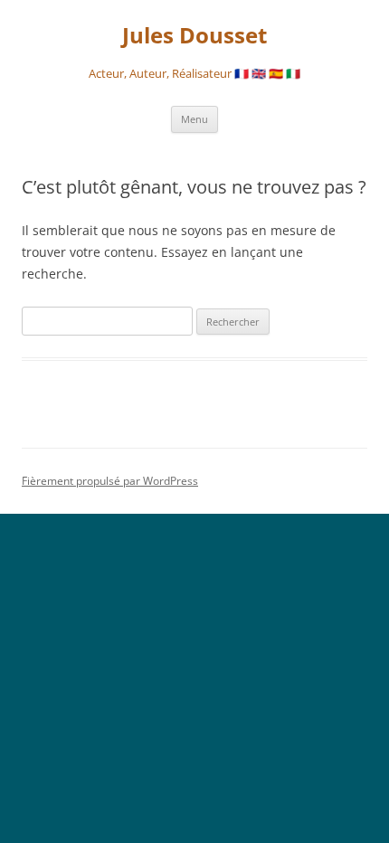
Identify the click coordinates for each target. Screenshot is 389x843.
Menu (194, 119)
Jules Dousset (194, 36)
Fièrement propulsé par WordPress (110, 480)
